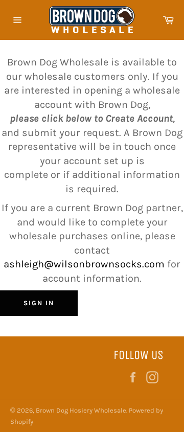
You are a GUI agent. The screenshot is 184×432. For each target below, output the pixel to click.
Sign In (39, 303)
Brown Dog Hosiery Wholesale (81, 410)
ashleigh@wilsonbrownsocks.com (85, 264)
